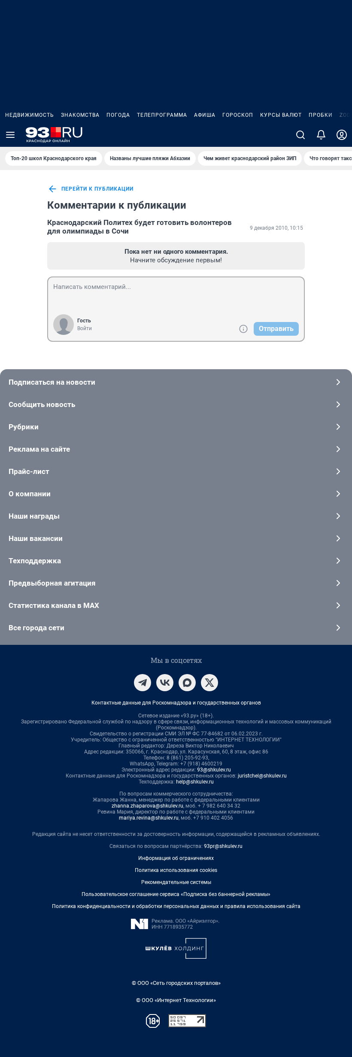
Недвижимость (29, 115)
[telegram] (142, 682)
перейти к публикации (97, 189)
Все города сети (36, 627)
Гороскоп (237, 115)
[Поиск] (300, 135)
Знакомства (80, 115)
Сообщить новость (42, 404)
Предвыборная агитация (52, 583)
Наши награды (34, 516)
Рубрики (24, 426)
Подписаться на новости (52, 382)
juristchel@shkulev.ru (262, 776)
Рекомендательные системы (176, 882)
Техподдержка (35, 560)
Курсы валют (281, 115)
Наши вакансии (36, 538)
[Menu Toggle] (10, 135)
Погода (118, 115)
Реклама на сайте (39, 449)
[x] (209, 682)
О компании (30, 493)
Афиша (204, 115)
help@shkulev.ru (195, 782)
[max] (187, 682)
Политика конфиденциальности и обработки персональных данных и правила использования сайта (176, 906)
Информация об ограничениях (176, 858)
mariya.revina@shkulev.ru (149, 818)
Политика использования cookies (176, 870)
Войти (84, 328)
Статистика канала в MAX (54, 605)
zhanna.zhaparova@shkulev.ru (147, 806)
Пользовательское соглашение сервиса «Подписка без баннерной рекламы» (176, 894)
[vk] (164, 682)
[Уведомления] (321, 135)
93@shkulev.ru (214, 770)
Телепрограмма (162, 115)
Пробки (321, 115)
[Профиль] (341, 135)
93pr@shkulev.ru (223, 846)
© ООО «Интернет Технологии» (176, 1000)
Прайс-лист (29, 471)
